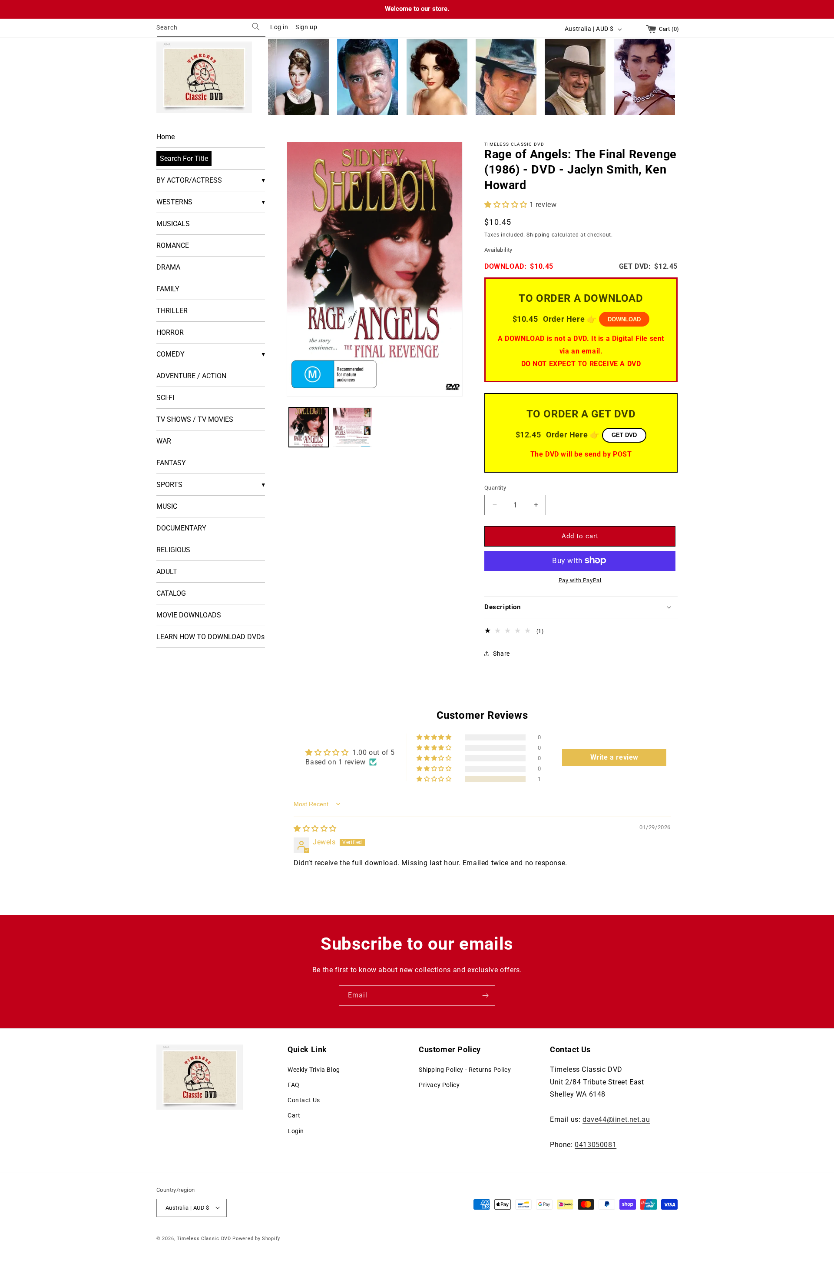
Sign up (306, 26)
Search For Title (184, 158)
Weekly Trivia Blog (314, 1069)
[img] (315, 828)
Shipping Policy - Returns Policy (465, 1069)
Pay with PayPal (580, 580)
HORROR (170, 332)
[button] (507, 204)
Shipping (538, 234)
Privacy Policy (439, 1084)
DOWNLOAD (624, 319)
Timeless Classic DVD (204, 1238)
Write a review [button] (614, 757)
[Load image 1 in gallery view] (308, 427)
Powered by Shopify (256, 1238)
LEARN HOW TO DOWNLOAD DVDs (210, 637)
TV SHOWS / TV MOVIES (194, 419)
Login (296, 1130)
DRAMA (168, 267)
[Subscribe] (485, 995)
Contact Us (304, 1100)
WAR (163, 441)
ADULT (166, 571)
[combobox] (211, 29)
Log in (279, 26)
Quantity (495, 487)
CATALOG (171, 593)
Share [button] (501, 653)
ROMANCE (172, 245)
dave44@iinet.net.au (616, 1119)
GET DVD (624, 435)
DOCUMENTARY (181, 528)
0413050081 (595, 1144)
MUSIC (166, 506)
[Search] (255, 26)
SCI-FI (165, 398)
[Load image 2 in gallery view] (352, 427)
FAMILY (167, 289)
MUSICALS (173, 224)
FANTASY (171, 463)
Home (165, 137)
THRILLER (172, 311)
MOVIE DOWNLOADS (188, 615)
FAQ (294, 1084)
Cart (294, 1115)
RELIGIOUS (173, 550)
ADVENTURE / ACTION (191, 376)
